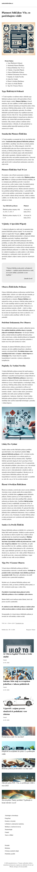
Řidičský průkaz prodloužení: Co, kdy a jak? (17, 768)
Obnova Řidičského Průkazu (16, 72)
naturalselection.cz (7, 3)
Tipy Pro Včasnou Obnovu (15, 86)
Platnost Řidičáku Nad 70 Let (16, 68)
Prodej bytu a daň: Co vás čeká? (13, 737)
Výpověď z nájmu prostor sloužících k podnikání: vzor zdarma (15, 711)
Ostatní (33, 629)
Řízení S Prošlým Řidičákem (16, 81)
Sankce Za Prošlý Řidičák (15, 83)
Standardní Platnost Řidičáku (16, 65)
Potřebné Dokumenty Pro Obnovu (17, 74)
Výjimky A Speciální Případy (16, 70)
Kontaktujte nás (20, 623)
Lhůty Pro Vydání (13, 79)
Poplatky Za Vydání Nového (16, 77)
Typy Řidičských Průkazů (15, 63)
